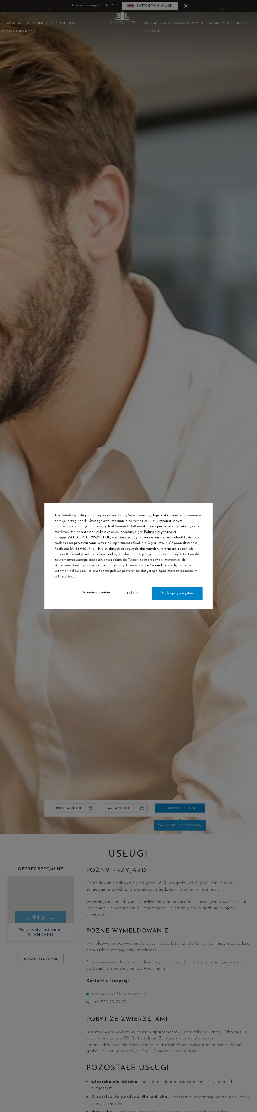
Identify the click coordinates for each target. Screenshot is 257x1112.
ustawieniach (64, 576)
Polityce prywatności (160, 532)
